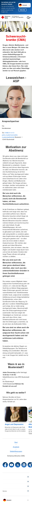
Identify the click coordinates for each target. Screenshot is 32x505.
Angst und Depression (14, 424)
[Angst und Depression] (16, 414)
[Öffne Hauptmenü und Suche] (29, 18)
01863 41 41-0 (9, 133)
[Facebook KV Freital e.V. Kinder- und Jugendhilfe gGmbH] (5, 464)
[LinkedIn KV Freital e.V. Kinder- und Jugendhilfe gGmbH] (24, 464)
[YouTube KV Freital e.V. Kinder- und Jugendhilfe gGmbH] (11, 464)
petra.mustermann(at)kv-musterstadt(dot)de (10, 136)
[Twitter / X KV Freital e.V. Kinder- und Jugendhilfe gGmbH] (17, 464)
